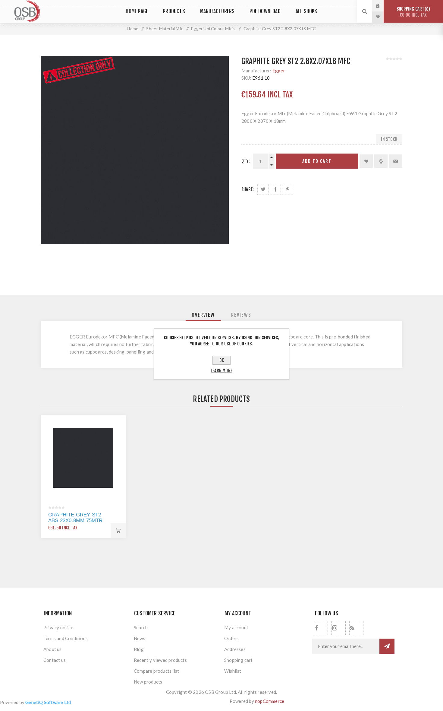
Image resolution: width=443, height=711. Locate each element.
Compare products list (156, 671)
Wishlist (232, 671)
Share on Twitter (263, 189)
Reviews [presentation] (241, 315)
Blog (139, 649)
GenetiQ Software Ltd (48, 702)
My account (236, 627)
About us (52, 649)
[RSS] (356, 628)
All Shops (306, 11)
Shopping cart (412, 12)
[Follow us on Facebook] (321, 628)
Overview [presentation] (203, 315)
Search (141, 627)
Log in (382, 6)
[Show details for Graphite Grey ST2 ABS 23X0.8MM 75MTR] (83, 457)
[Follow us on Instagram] (338, 628)
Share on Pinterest (287, 189)
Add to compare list (381, 161)
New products (148, 681)
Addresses (235, 649)
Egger (278, 70)
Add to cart (316, 161)
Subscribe (386, 646)
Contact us (54, 660)
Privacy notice (58, 627)
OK (221, 360)
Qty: (245, 161)
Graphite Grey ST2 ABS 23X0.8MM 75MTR (75, 517)
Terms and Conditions (65, 638)
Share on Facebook (275, 189)
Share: (247, 189)
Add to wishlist (366, 161)
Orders (231, 638)
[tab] (203, 315)
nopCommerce (269, 701)
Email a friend (395, 161)
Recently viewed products (160, 660)
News (139, 638)
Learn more (221, 370)
